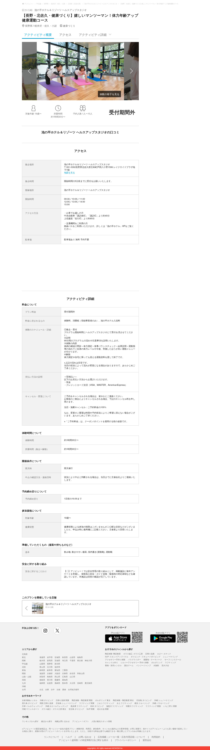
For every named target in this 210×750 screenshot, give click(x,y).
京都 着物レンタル (29, 700)
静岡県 (42, 670)
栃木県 (42, 660)
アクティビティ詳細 (93, 34)
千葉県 (72, 660)
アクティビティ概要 (38, 34)
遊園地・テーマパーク (152, 659)
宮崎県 (80, 683)
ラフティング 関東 (86, 703)
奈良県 (72, 673)
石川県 (50, 667)
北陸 (24, 667)
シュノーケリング (170, 656)
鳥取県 (42, 676)
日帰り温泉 (150, 653)
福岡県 (42, 683)
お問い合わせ (84, 736)
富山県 (42, 667)
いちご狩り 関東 (170, 706)
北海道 (25, 654)
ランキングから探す (30, 721)
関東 (24, 660)
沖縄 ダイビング (46, 700)
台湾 (24, 689)
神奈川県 (88, 660)
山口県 (72, 676)
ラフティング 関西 (153, 706)
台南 (58, 689)
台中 (53, 689)
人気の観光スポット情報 (101, 721)
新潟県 (57, 663)
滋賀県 (42, 673)
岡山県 (57, 676)
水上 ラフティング (124, 703)
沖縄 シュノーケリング (163, 700)
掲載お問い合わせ (62, 721)
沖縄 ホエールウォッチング (56, 706)
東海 (24, 670)
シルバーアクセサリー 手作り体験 (135, 662)
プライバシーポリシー (125, 740)
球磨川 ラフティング (134, 706)
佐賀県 (50, 683)
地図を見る (69, 172)
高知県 (65, 679)
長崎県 (57, 683)
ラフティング (170, 662)
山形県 (72, 657)
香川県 (50, 679)
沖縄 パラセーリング (160, 703)
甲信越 (25, 663)
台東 (47, 689)
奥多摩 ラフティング (79, 706)
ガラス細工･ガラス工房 (133, 653)
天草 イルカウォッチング (32, 706)
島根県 (50, 676)
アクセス (65, 34)
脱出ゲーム (128, 665)
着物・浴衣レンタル (113, 665)
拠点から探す (46, 721)
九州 (24, 683)
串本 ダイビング (97, 706)
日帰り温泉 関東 (62, 700)
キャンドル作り (111, 662)
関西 (24, 673)
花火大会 (165, 665)
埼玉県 (65, 660)
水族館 (156, 665)
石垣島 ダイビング (144, 700)
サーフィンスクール (172, 659)
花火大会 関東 (103, 709)
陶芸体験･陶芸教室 (113, 653)
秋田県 (65, 657)
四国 (24, 679)
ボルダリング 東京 (102, 700)
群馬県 (50, 660)
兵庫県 (65, 673)
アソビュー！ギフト (80, 721)
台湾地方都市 (73, 689)
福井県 (57, 667)
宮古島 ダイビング (76, 709)
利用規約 (156, 736)
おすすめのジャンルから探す (119, 649)
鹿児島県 (88, 683)
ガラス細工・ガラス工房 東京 (54, 709)
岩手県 (50, 657)
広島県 (65, 676)
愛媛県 (57, 679)
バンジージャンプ (143, 665)
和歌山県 (81, 673)
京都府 (50, 673)
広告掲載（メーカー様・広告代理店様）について (121, 736)
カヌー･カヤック (164, 653)
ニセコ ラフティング (105, 703)
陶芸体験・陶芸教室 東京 (123, 700)
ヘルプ (68, 736)
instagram (45, 630)
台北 (41, 689)
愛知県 (57, 670)
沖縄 (24, 686)
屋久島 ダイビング (29, 703)
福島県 (80, 657)
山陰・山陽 (26, 676)
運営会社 (147, 740)
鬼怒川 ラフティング (114, 706)
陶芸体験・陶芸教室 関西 (82, 700)
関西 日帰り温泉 (46, 703)
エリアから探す (29, 649)
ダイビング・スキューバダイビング (145, 656)
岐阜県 (50, 670)
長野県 (50, 663)
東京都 (80, 660)
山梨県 (42, 663)
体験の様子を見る (109, 94)
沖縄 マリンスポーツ (30, 709)
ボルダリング (156, 662)
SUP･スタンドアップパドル (116, 656)
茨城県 (57, 660)
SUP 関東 (91, 709)
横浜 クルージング (142, 703)
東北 (24, 657)
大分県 (72, 683)
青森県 (42, 657)
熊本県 (65, 683)
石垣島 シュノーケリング (66, 703)
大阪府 (57, 673)
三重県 (65, 670)
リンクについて (51, 736)
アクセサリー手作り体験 (115, 659)
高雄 (64, 689)
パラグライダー (134, 659)
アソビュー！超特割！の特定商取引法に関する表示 (83, 740)
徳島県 (42, 679)
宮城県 (57, 657)
